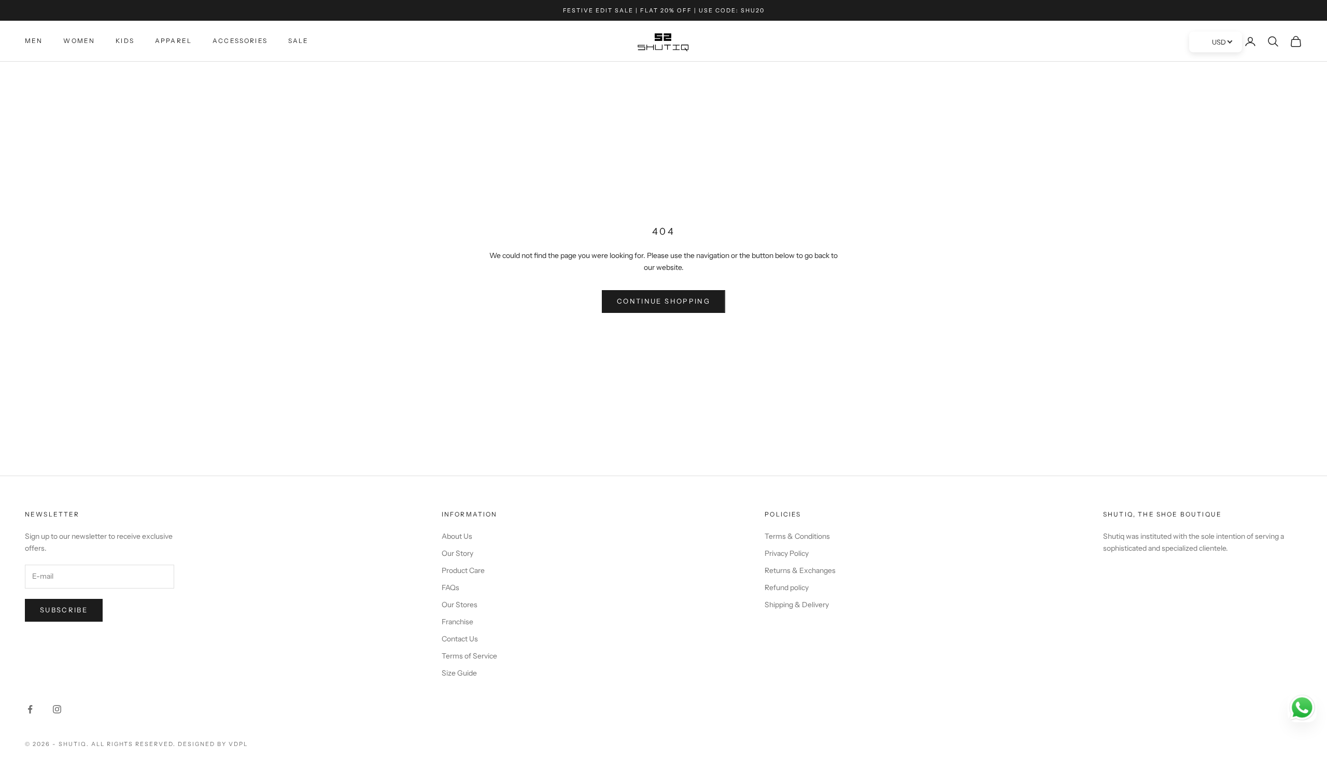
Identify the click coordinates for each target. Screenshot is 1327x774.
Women (79, 41)
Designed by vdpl (213, 744)
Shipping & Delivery (797, 604)
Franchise (457, 621)
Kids (125, 41)
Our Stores (459, 604)
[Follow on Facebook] (30, 709)
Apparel (173, 41)
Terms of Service (469, 656)
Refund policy (787, 587)
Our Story (457, 553)
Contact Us (460, 638)
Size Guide (459, 673)
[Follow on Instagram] (57, 709)
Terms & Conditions (797, 536)
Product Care (463, 570)
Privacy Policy (787, 553)
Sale (298, 41)
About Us (457, 536)
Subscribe (64, 610)
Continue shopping (663, 301)
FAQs (450, 587)
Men (34, 41)
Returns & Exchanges (800, 570)
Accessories (240, 41)
